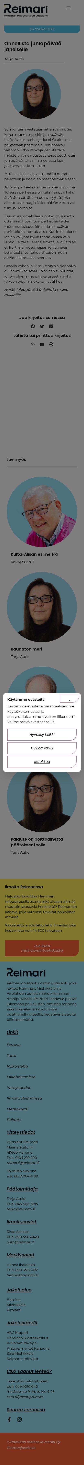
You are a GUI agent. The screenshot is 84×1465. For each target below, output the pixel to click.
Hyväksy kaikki (42, 734)
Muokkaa (42, 761)
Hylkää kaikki (42, 748)
